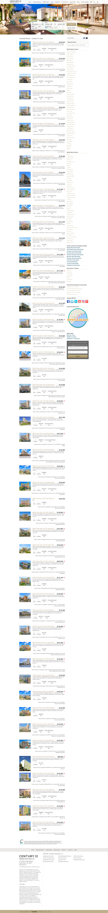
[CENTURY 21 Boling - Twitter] (72, 301)
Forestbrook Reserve (71, 197)
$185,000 (62, 238)
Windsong (69, 281)
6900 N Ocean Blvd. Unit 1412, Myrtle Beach (44, 91)
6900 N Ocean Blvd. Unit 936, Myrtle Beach (44, 352)
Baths (40, 26)
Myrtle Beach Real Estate (73, 247)
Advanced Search (71, 28)
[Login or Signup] (97, 2)
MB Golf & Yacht (70, 216)
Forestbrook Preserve (71, 195)
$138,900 (61, 626)
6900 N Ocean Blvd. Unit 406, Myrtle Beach (44, 449)
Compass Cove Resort (71, 73)
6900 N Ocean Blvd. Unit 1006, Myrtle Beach (44, 401)
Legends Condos (70, 98)
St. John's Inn (69, 135)
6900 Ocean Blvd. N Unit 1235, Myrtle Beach (44, 498)
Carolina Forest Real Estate (74, 251)
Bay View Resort (70, 58)
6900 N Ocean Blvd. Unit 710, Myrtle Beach (44, 528)
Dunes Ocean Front (71, 188)
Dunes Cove (69, 186)
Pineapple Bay (69, 141)
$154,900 (62, 140)
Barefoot (68, 148)
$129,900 (61, 512)
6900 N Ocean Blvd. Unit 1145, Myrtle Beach (44, 577)
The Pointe (69, 143)
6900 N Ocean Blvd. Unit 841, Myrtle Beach (44, 368)
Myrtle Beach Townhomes (72, 294)
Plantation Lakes (70, 238)
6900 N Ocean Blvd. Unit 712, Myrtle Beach (44, 58)
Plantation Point (70, 221)
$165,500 (61, 691)
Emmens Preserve (70, 189)
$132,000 (62, 303)
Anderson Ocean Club (71, 53)
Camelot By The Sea (71, 66)
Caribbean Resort (70, 69)
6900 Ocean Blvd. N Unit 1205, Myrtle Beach (44, 822)
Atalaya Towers (70, 54)
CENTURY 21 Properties (73, 338)
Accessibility (40, 911)
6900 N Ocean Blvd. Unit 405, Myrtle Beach (44, 740)
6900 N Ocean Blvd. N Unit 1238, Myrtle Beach (44, 172)
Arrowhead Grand (70, 161)
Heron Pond (69, 86)
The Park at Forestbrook (71, 236)
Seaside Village (70, 229)
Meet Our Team (71, 335)
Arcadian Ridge (70, 156)
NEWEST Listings (71, 337)
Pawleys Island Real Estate (74, 258)
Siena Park (69, 231)
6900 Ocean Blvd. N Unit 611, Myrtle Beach (44, 642)
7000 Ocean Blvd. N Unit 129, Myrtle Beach (44, 675)
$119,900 (61, 319)
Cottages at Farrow (70, 176)
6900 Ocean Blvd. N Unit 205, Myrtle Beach (44, 707)
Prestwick (69, 223)
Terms (46, 911)
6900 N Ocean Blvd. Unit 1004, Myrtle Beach (44, 512)
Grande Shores (70, 85)
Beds (33, 26)
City (33, 22)
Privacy (49, 911)
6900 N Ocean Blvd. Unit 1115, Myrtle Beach (44, 74)
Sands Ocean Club (70, 124)
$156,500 (61, 594)
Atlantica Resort (70, 56)
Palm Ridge (69, 139)
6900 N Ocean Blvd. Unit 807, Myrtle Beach (44, 335)
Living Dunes (69, 272)
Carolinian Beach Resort (71, 71)
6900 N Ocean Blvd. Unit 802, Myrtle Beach (44, 482)
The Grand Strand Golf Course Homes (74, 288)
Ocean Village (69, 274)
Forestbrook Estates (71, 193)
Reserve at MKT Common (72, 227)
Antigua (68, 154)
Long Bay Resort (70, 100)
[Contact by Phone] (94, 2)
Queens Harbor (70, 240)
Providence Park (70, 225)
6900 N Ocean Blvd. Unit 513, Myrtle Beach (44, 417)
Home (47, 27)
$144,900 (61, 773)
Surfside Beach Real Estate (74, 253)
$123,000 (62, 74)
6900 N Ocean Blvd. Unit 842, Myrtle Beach (44, 238)
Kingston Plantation (70, 94)
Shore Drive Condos (71, 131)
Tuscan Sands (69, 279)
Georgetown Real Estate (73, 265)
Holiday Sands (69, 88)
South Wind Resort (70, 133)
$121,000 (62, 91)
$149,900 (62, 368)
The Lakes (69, 206)
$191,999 (62, 417)
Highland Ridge (70, 203)
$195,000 (62, 107)
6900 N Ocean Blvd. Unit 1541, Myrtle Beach (44, 42)
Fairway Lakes (70, 79)
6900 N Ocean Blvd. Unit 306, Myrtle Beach (44, 270)
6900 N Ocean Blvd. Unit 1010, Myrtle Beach (44, 205)
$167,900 (61, 528)
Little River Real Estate (73, 260)
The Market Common (71, 214)
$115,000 (62, 123)
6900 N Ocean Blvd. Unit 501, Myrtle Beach (44, 107)
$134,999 (62, 336)
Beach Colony (69, 60)
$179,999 (62, 789)
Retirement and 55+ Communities (73, 292)
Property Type (48, 26)
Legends (68, 208)
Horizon (68, 90)
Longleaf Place (70, 212)
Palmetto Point (70, 235)
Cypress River (69, 180)
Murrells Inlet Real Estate (73, 256)
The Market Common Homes (72, 286)
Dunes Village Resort (71, 77)
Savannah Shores (70, 126)
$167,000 (61, 433)
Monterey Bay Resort (71, 105)
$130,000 (62, 156)
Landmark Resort (70, 96)
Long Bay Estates (70, 210)
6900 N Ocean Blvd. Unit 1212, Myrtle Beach (44, 254)
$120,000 (62, 58)
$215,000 (61, 642)
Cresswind (69, 178)
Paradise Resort (70, 116)
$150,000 (62, 287)
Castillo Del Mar (70, 171)
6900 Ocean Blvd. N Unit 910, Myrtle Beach (44, 466)
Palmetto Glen (69, 218)
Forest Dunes (69, 191)
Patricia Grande (70, 118)
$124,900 (61, 806)
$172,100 (61, 577)
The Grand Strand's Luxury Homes (74, 290)
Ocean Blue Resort (70, 109)
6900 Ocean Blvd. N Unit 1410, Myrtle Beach (44, 691)
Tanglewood (69, 145)
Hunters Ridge (69, 204)
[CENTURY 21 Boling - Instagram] (83, 301)
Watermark (69, 147)
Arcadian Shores (70, 157)
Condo (51, 27)
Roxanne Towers (70, 120)
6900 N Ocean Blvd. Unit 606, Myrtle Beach (44, 303)
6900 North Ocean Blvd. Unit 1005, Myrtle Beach (44, 287)
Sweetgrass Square (71, 233)
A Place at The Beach (71, 51)
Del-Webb (69, 270)
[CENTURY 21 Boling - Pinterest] (86, 301)
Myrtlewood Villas (70, 107)
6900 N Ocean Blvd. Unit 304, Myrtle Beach (44, 123)
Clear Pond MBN (70, 174)
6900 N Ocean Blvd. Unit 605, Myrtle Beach (44, 610)
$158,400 (62, 172)
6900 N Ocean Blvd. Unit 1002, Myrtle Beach (44, 659)
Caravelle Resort (70, 68)
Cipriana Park (69, 173)
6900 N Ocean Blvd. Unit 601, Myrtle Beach (44, 724)
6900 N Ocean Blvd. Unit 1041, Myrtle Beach (44, 789)
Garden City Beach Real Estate (75, 254)
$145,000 (61, 659)
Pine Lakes (69, 220)
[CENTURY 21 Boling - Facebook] (68, 301)
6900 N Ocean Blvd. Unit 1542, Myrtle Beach (44, 140)
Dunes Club (69, 184)
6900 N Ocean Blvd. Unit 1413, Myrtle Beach (44, 221)
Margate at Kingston (71, 103)
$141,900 (61, 254)
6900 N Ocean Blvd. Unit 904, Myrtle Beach (44, 545)
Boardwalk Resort (70, 62)
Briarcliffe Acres (70, 169)
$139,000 (61, 352)
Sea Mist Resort (70, 128)
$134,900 (61, 724)
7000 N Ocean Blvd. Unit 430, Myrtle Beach (44, 189)
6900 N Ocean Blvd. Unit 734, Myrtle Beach (44, 773)
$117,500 (61, 270)
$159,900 (62, 205)
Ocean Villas (69, 115)
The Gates (69, 199)
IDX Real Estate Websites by (25, 911)
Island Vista (69, 92)
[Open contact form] (91, 2)
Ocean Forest (69, 111)
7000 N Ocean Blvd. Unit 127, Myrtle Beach (44, 806)
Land (56, 27)
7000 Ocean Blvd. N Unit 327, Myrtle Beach (44, 756)
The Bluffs (69, 167)
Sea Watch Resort (70, 130)
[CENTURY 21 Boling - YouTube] (79, 301)
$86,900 (61, 756)
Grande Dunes (70, 83)
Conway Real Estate (72, 261)
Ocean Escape (70, 275)
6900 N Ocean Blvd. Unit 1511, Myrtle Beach (44, 561)
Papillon (68, 277)
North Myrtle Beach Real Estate (75, 249)
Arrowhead (69, 159)
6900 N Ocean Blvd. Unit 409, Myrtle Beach (44, 319)
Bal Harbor (69, 163)
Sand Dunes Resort (71, 122)
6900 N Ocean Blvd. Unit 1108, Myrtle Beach (44, 593)
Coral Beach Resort (71, 75)
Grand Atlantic (69, 81)
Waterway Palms (70, 242)
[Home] (28, 857)
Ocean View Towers (71, 137)
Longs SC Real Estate (72, 263)
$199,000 (62, 42)
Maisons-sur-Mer (70, 101)
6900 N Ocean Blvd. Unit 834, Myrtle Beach (44, 626)
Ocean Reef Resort (70, 113)
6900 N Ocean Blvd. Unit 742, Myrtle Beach (44, 384)
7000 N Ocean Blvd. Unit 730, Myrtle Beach (44, 156)
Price (46, 22)
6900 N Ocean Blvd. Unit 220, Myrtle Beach (44, 433)
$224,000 (61, 561)
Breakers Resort (70, 64)
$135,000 (62, 675)
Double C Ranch (70, 182)
